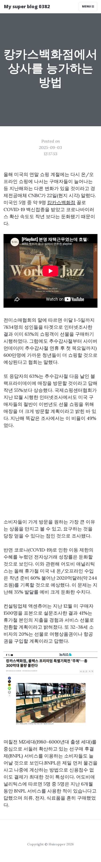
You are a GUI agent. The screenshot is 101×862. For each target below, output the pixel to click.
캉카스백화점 (61, 202)
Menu (87, 6)
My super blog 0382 (27, 6)
